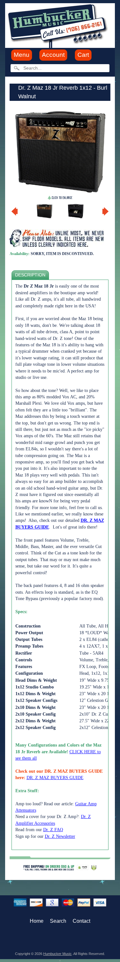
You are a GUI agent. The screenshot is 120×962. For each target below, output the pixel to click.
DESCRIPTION (30, 275)
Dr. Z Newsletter (60, 836)
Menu (21, 54)
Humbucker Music (57, 954)
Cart (83, 54)
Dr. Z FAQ (53, 829)
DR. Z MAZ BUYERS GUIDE (55, 777)
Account (53, 54)
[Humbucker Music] (58, 25)
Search (58, 921)
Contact (81, 921)
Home (37, 921)
